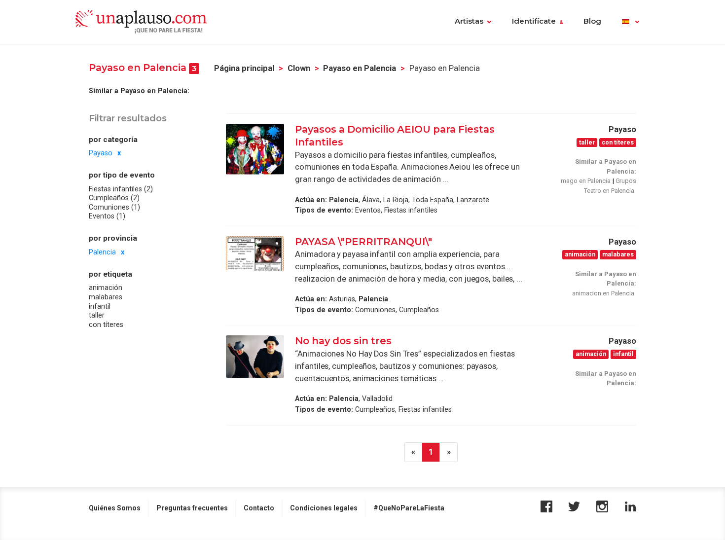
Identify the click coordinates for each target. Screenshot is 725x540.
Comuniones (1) (114, 207)
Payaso (100, 153)
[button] (631, 22)
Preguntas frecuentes (192, 508)
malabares (105, 297)
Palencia (102, 252)
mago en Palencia (585, 180)
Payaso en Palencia (359, 68)
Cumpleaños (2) (114, 198)
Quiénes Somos (115, 508)
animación (105, 287)
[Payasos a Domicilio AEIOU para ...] (255, 149)
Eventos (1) (107, 216)
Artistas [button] (469, 21)
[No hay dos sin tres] (255, 356)
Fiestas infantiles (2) (121, 189)
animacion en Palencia (603, 293)
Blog (592, 21)
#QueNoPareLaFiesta (408, 508)
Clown (299, 68)
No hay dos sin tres (343, 341)
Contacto (259, 508)
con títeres (106, 324)
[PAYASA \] (255, 253)
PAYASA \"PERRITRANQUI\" (363, 242)
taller (97, 315)
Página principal (244, 68)
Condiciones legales (324, 508)
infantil (99, 306)
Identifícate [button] (534, 21)
